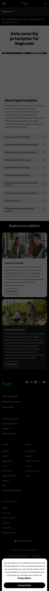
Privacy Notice (24, 578)
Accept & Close (24, 585)
